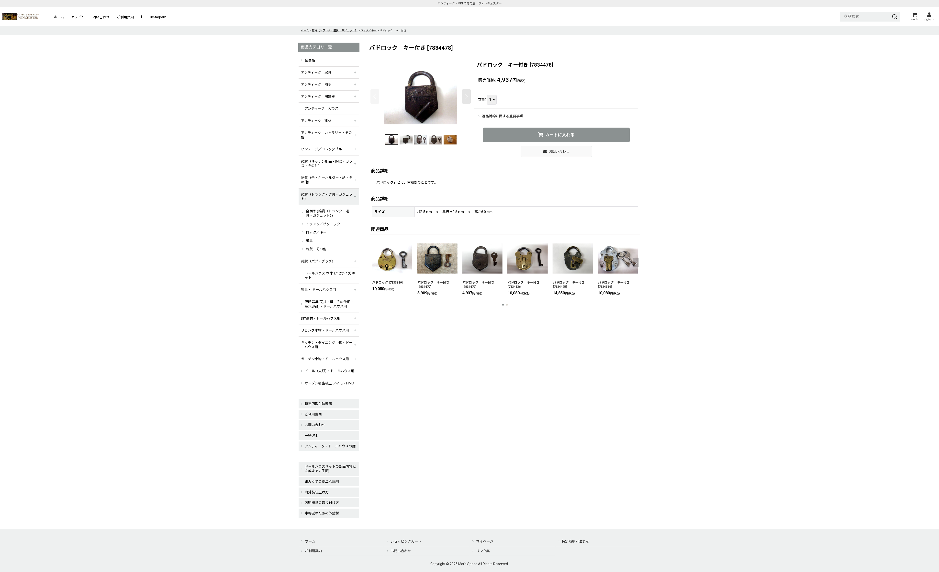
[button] (142, 17)
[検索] (894, 16)
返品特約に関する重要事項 (502, 116)
